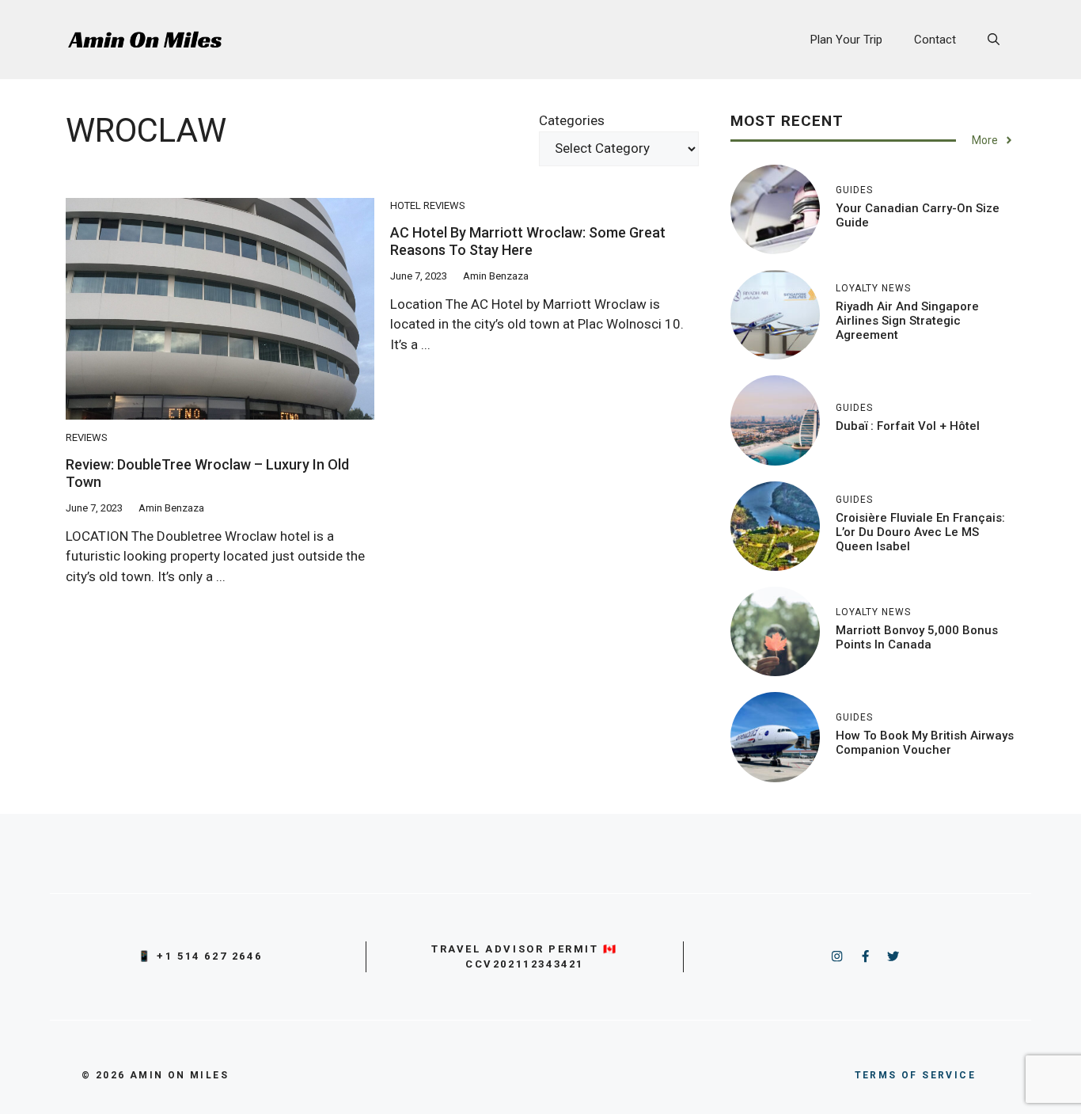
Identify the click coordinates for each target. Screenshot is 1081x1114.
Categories (572, 120)
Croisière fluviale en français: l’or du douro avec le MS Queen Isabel (920, 532)
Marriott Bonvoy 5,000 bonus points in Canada (917, 637)
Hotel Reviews (427, 205)
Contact (935, 39)
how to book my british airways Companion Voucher (925, 742)
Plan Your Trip (846, 39)
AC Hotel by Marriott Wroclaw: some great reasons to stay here (528, 241)
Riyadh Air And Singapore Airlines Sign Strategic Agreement (907, 320)
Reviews (87, 437)
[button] (993, 39)
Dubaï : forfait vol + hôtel (908, 426)
